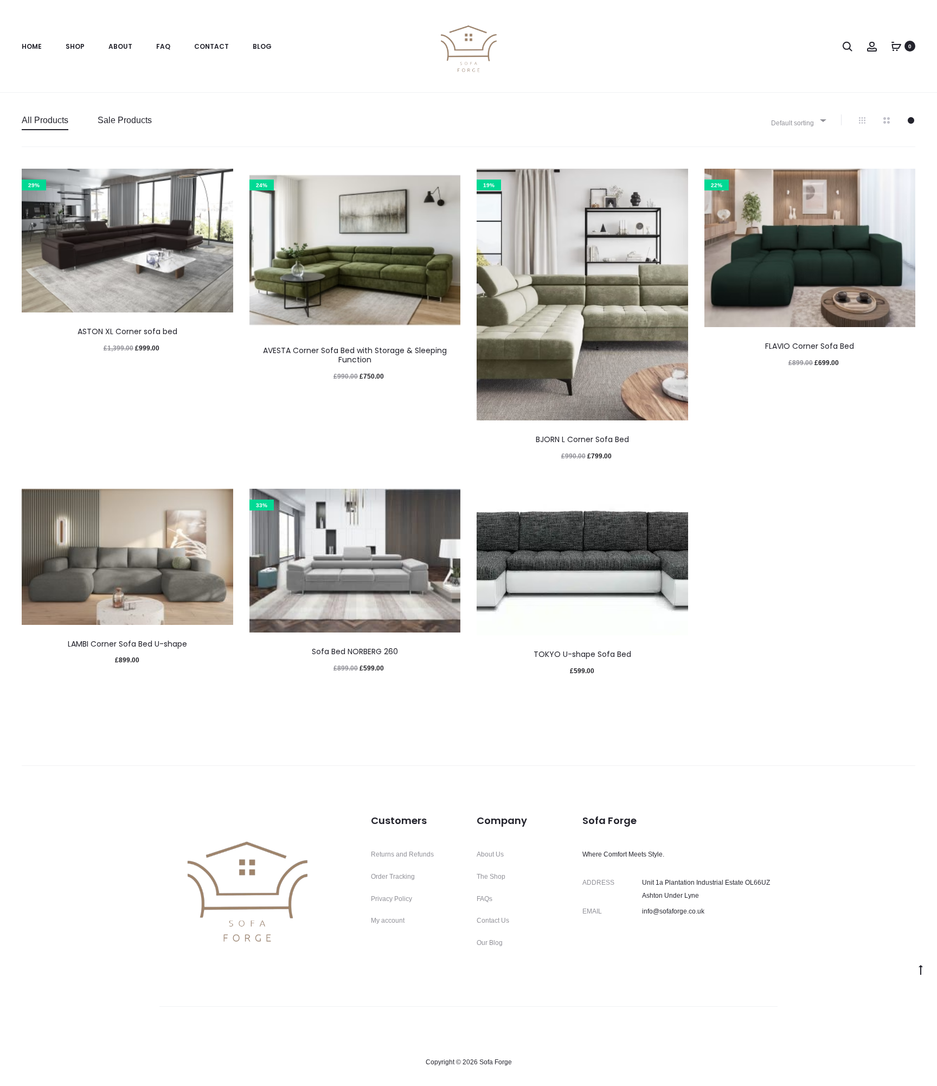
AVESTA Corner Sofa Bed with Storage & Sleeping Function (355, 355)
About (120, 46)
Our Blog (490, 943)
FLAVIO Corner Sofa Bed (809, 346)
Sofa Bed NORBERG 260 (355, 651)
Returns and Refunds (402, 854)
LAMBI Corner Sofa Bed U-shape (127, 643)
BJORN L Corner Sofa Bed (582, 439)
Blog (262, 46)
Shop (75, 46)
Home (32, 46)
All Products (45, 120)
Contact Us (493, 920)
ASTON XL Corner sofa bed (127, 331)
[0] (896, 46)
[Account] (872, 46)
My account (388, 920)
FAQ (163, 46)
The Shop (491, 876)
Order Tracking (393, 876)
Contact (211, 46)
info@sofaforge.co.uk (673, 911)
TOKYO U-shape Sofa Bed (582, 654)
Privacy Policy (391, 899)
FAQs (484, 899)
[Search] (847, 46)
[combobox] (798, 120)
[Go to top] (920, 969)
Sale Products (125, 120)
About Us (490, 854)
